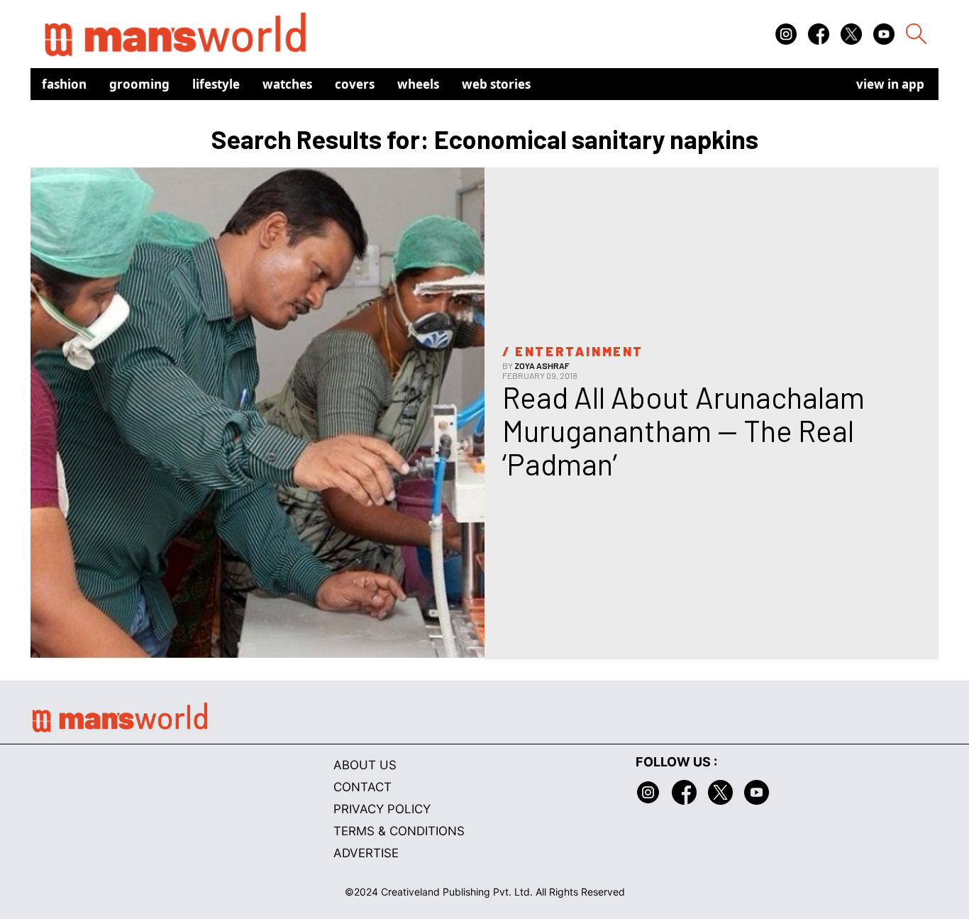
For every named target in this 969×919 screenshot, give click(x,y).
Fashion (64, 84)
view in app (890, 84)
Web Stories (496, 84)
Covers (355, 84)
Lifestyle (216, 84)
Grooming (139, 84)
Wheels (418, 84)
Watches (287, 84)
